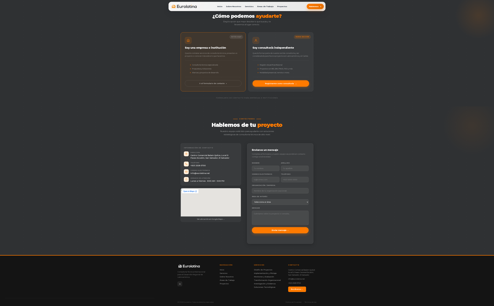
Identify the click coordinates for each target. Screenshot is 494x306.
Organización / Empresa (263, 185)
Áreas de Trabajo (265, 6)
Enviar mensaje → (280, 230)
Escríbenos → (297, 289)
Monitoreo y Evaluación (264, 277)
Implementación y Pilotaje (265, 273)
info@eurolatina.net (200, 173)
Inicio (219, 6)
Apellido (285, 163)
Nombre (256, 163)
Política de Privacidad (293, 302)
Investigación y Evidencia (265, 284)
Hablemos (314, 6)
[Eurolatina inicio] (184, 6)
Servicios (249, 6)
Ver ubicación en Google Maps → (211, 219)
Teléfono (285, 174)
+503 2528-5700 (198, 165)
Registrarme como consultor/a (281, 83)
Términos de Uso (310, 302)
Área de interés (259, 196)
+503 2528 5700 (294, 283)
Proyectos (282, 6)
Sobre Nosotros (233, 6)
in (180, 284)
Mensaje (256, 208)
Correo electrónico (262, 174)
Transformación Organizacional (267, 280)
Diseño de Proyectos (263, 270)
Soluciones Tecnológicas (264, 287)
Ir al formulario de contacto (213, 83)
